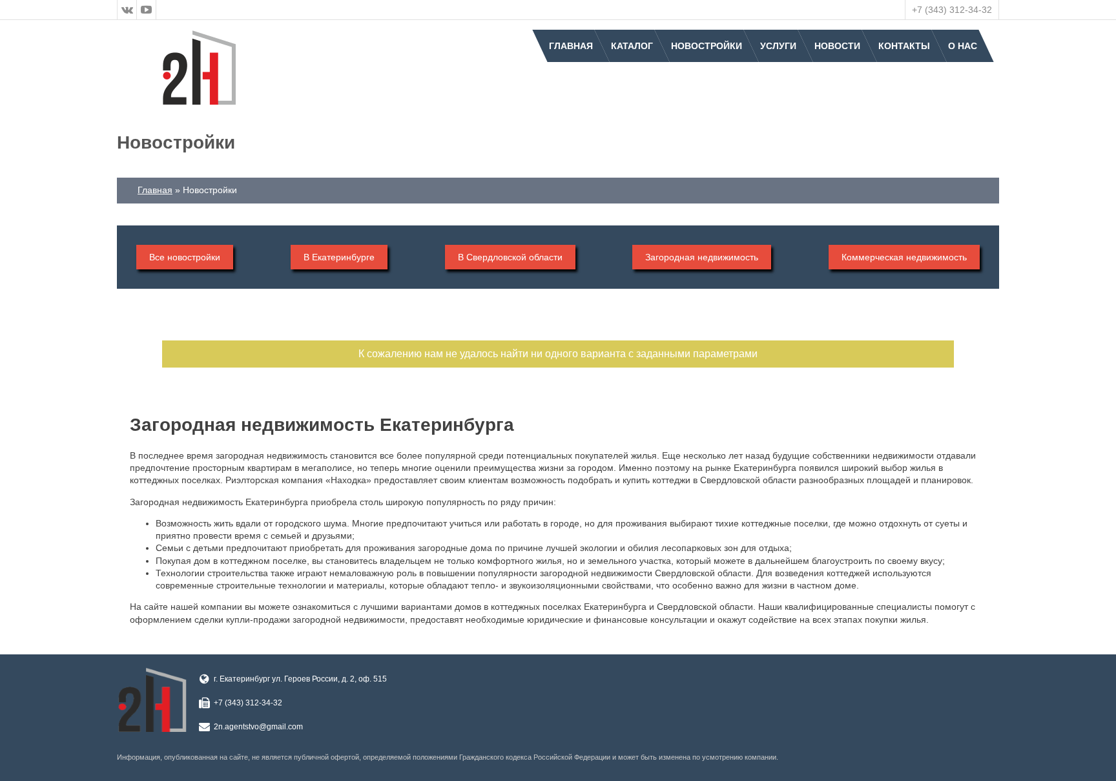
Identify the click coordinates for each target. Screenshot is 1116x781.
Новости (837, 46)
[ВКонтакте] (127, 9)
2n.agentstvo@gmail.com (258, 726)
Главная (571, 46)
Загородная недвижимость (701, 257)
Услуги (778, 46)
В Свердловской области (510, 257)
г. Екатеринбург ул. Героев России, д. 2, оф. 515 (300, 678)
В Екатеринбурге (339, 257)
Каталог (632, 46)
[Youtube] (146, 9)
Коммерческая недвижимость (904, 257)
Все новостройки (184, 257)
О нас (962, 46)
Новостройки (706, 46)
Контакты (904, 46)
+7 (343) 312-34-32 (952, 10)
